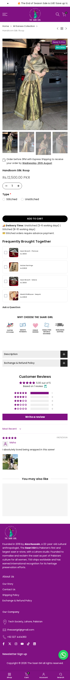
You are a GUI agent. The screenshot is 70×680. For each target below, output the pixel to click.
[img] (9, 438)
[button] (20, 393)
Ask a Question (11, 307)
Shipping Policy (10, 595)
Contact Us (8, 589)
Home (5, 26)
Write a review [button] (35, 417)
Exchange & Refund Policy (17, 600)
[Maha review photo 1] (10, 462)
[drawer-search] (57, 14)
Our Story (7, 584)
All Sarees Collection (24, 26)
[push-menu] (4, 14)
